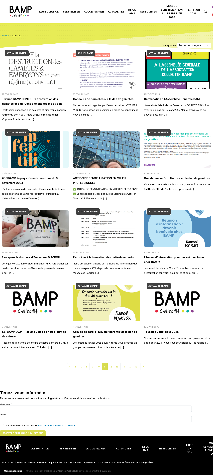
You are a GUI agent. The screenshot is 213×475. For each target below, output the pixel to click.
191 (136, 366)
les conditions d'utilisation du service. (57, 425)
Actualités (116, 11)
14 (123, 366)
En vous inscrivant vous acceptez (39, 425)
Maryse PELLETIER (68, 471)
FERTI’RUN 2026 (193, 11)
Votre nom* (6, 404)
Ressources (148, 11)
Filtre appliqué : (169, 45)
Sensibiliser (71, 11)
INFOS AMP (132, 11)
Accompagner (94, 11)
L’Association (49, 11)
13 (117, 366)
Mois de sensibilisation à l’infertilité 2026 (172, 11)
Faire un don (189, 448)
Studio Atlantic (103, 471)
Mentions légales (13, 471)
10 (98, 366)
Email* (3, 414)
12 (111, 366)
